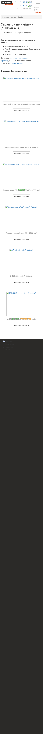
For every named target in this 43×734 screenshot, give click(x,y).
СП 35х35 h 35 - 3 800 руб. (21, 276)
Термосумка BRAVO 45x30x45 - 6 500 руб (21, 190)
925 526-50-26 (22, 5)
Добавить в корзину (21, 110)
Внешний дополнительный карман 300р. (21, 104)
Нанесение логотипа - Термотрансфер (21, 147)
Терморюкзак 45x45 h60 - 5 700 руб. (21, 233)
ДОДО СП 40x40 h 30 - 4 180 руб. (21, 319)
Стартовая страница (9, 17)
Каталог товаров (16, 63)
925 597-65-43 (22, 2)
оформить (38, 12)
